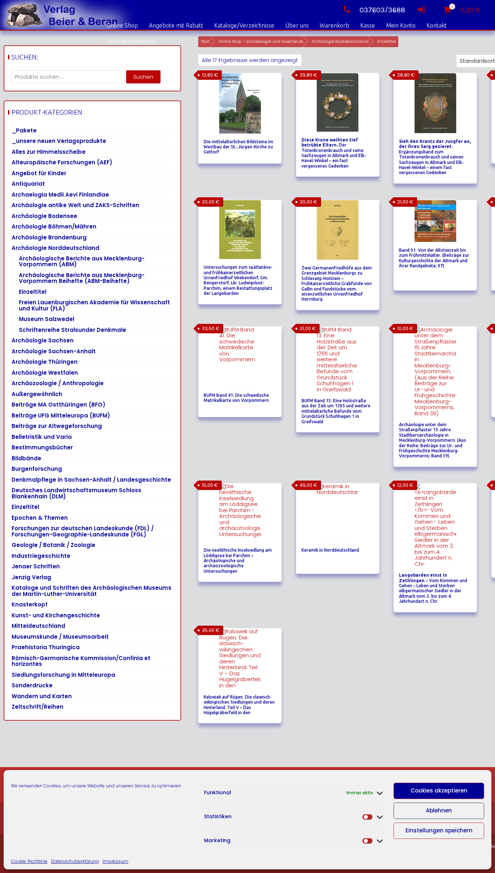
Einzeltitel (32, 292)
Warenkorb (334, 25)
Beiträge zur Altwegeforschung (57, 426)
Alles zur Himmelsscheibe (49, 152)
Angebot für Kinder (39, 173)
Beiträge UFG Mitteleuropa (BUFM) (61, 415)
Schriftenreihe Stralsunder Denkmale (72, 330)
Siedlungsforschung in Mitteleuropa (63, 675)
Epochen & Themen (40, 518)
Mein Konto (401, 25)
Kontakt (437, 25)
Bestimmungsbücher (42, 447)
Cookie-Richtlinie (29, 861)
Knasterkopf (29, 604)
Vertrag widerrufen (132, 41)
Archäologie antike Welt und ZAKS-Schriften (75, 205)
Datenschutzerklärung (75, 861)
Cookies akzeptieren (439, 790)
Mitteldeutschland (38, 626)
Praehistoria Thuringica (46, 647)
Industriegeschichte (41, 556)
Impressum (115, 861)
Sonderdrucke (32, 685)
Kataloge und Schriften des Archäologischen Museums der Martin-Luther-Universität (91, 591)
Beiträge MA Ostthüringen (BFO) (58, 404)
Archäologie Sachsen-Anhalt (54, 351)
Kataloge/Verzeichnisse (244, 25)
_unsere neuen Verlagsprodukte (59, 141)
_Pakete (24, 130)
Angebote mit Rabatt (176, 25)
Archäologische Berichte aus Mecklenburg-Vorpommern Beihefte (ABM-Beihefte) (82, 278)
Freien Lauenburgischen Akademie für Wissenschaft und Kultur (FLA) (94, 305)
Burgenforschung (37, 469)
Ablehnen (439, 810)
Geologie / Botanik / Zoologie (53, 545)
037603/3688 (382, 10)
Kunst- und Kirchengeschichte (56, 615)
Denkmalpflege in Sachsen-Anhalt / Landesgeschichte (91, 479)
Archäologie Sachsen (43, 340)
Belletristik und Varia (42, 437)
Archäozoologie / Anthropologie (58, 383)
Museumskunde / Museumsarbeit (60, 637)
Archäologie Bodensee (44, 216)
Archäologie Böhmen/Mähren (54, 226)
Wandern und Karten (42, 696)
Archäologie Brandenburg (49, 237)
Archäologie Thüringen (45, 362)
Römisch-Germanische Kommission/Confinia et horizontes (81, 661)
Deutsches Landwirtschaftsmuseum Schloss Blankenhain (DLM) (76, 493)
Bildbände (26, 458)
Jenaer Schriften (36, 566)
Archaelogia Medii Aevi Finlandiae (60, 194)
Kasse (367, 25)
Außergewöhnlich (37, 394)
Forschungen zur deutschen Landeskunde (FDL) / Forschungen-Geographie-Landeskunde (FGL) (83, 531)
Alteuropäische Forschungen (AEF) (62, 162)
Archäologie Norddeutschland (55, 248)
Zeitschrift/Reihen (37, 707)
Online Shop (122, 25)
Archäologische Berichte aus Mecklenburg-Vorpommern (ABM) (82, 261)
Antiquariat (28, 184)
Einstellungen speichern (439, 830)
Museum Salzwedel (46, 319)
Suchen (143, 77)
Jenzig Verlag (31, 577)
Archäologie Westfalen (45, 372)
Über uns (297, 25)
